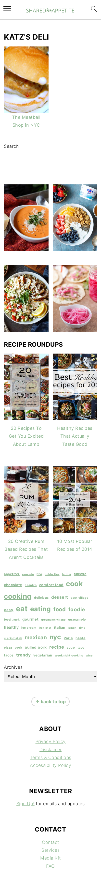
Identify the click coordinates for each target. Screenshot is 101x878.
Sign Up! (25, 803)
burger (66, 574)
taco (81, 647)
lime (82, 627)
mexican (36, 637)
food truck (12, 619)
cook (74, 584)
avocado (28, 574)
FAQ (50, 866)
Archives (13, 667)
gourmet (30, 619)
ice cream (29, 627)
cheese (80, 574)
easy (8, 610)
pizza (8, 647)
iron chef (45, 627)
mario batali (13, 638)
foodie (76, 609)
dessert (59, 597)
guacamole (77, 619)
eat (22, 608)
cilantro (31, 585)
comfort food (51, 585)
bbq (39, 574)
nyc (55, 637)
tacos (9, 655)
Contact (50, 842)
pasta (81, 638)
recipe (56, 647)
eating (40, 609)
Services (50, 850)
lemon (72, 627)
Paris (68, 638)
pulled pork (36, 647)
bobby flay (52, 574)
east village (79, 597)
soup (71, 647)
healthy (11, 627)
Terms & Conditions (50, 757)
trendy (23, 654)
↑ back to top (50, 701)
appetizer (12, 574)
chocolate (13, 585)
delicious (41, 597)
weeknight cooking (69, 655)
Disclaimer (50, 749)
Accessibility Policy (50, 765)
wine (89, 655)
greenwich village (53, 619)
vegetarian (42, 655)
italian (59, 627)
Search (11, 146)
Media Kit (50, 858)
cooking (18, 596)
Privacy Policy (51, 741)
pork (18, 647)
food (59, 609)
